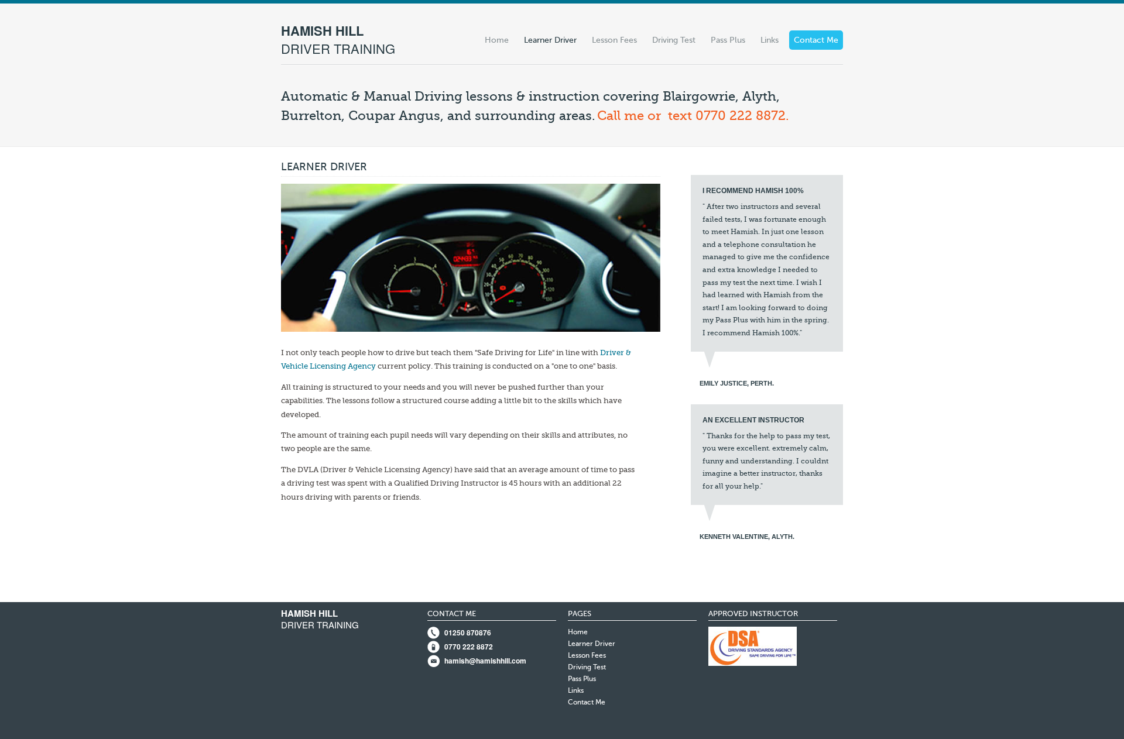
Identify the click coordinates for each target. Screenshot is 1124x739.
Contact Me (816, 40)
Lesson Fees (614, 40)
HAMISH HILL (338, 39)
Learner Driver (550, 40)
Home (497, 40)
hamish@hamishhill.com (485, 660)
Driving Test (673, 40)
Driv (608, 352)
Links (769, 40)
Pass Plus (728, 40)
